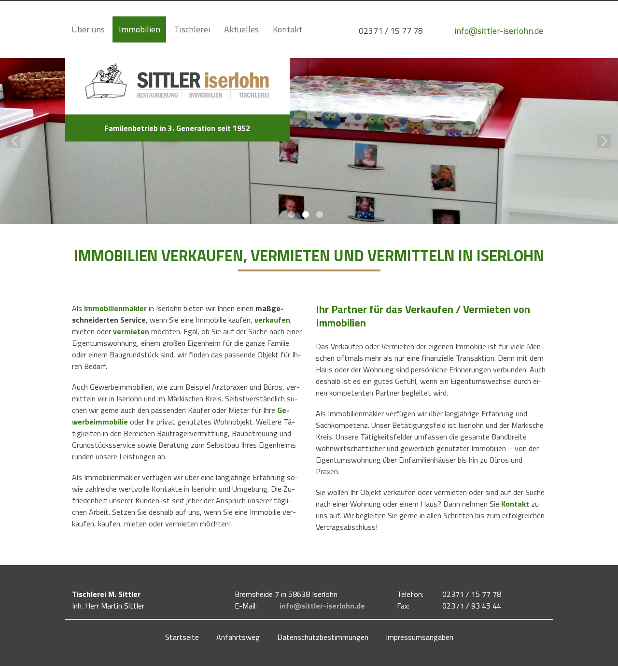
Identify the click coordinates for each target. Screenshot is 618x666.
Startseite (182, 637)
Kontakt (287, 29)
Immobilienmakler (115, 308)
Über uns (88, 29)
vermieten (131, 331)
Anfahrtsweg (238, 637)
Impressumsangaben (419, 637)
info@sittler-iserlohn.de (322, 605)
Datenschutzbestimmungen (322, 637)
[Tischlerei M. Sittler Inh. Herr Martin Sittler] (177, 101)
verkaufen (272, 320)
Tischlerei (192, 29)
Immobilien (139, 29)
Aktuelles (241, 29)
